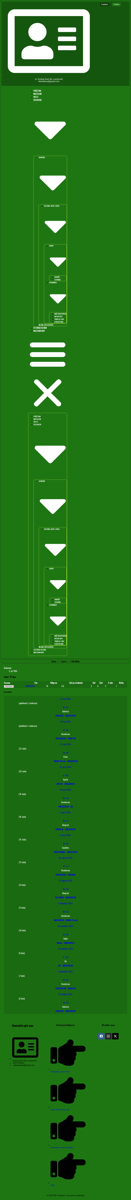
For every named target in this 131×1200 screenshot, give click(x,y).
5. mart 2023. (65, 835)
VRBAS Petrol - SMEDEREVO (66, 761)
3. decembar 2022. (65, 903)
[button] (47, 373)
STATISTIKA (58, 321)
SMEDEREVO (30, 686)
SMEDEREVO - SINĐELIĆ (66, 988)
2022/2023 (9, 686)
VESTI (35, 96)
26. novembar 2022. (65, 926)
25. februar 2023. (66, 857)
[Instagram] (108, 1036)
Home (53, 661)
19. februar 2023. (65, 880)
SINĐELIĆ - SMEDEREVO (66, 829)
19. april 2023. (65, 789)
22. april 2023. (65, 767)
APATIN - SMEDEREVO (65, 783)
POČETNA (37, 90)
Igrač (64, 661)
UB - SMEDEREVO (65, 965)
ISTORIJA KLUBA (40, 327)
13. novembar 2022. (65, 948)
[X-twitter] (115, 1036)
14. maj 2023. (65, 744)
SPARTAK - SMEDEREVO (66, 715)
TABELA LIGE (59, 319)
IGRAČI (57, 277)
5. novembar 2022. (65, 971)
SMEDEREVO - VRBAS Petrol (66, 920)
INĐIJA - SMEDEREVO (65, 942)
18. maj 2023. (65, 721)
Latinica (104, 4)
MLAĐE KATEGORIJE (46, 324)
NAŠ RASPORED (60, 313)
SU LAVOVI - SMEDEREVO (65, 897)
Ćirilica (116, 4)
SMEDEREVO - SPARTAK (66, 738)
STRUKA (57, 279)
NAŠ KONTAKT (39, 330)
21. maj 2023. (65, 698)
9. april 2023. (65, 812)
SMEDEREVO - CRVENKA (66, 874)
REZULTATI (58, 316)
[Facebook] (101, 1036)
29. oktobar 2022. (65, 994)
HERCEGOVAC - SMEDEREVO (65, 852)
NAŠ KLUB (37, 93)
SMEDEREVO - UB (65, 806)
